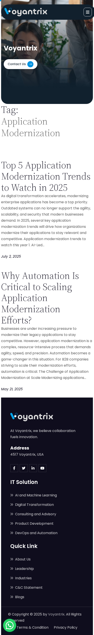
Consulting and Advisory (35, 514)
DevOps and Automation (35, 532)
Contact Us (17, 64)
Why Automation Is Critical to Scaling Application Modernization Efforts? (40, 298)
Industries (23, 578)
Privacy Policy (65, 627)
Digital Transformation (34, 504)
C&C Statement (28, 587)
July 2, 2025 (11, 256)
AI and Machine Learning (35, 495)
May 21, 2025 (12, 389)
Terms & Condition (33, 627)
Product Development (34, 523)
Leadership (24, 568)
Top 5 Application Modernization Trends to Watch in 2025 (46, 176)
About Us (22, 559)
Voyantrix (56, 614)
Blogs (19, 596)
